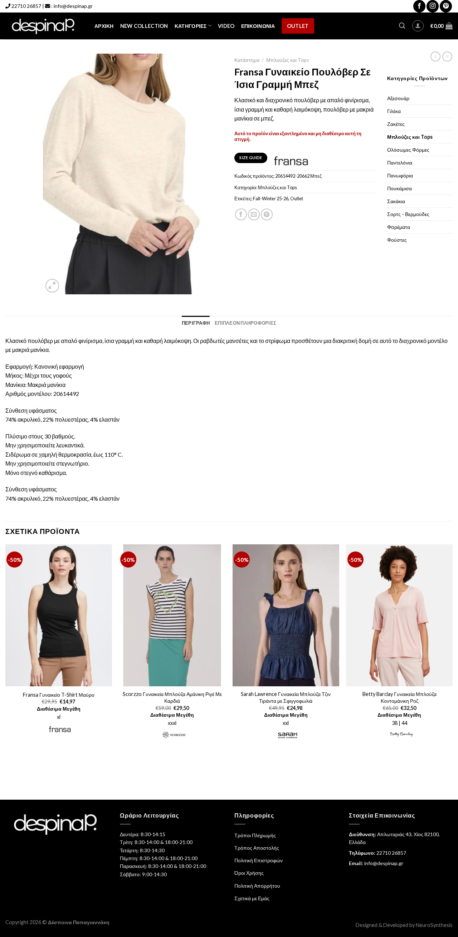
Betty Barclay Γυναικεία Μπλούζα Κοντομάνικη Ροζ (399, 697)
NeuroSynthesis (434, 925)
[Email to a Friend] (254, 214)
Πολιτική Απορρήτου (257, 886)
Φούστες (397, 240)
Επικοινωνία (258, 26)
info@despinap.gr (73, 6)
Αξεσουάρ (398, 98)
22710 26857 (26, 6)
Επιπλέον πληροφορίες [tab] (245, 323)
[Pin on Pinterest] (267, 214)
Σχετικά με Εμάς (251, 898)
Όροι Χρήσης (249, 873)
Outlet (298, 26)
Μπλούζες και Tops (287, 60)
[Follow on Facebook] (419, 6)
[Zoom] (52, 286)
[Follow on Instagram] (433, 6)
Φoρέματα (398, 227)
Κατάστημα (246, 60)
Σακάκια (396, 201)
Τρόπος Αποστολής (256, 848)
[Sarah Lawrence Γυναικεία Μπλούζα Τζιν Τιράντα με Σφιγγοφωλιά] (286, 615)
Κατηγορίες (191, 26)
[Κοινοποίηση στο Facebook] (241, 214)
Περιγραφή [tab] (196, 323)
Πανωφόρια (400, 175)
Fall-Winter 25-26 (270, 198)
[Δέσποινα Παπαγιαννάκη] (44, 26)
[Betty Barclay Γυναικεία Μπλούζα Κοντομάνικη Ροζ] (399, 615)
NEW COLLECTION (144, 26)
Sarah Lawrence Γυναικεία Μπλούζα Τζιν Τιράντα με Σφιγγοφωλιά (286, 697)
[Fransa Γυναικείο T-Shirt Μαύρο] (58, 615)
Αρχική (104, 26)
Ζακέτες (396, 124)
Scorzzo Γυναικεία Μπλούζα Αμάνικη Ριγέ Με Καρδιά (172, 697)
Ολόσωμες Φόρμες (408, 150)
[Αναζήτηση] (402, 26)
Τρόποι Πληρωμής (255, 835)
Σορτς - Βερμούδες (408, 214)
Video (226, 26)
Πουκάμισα (399, 188)
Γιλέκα (394, 111)
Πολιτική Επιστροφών (258, 860)
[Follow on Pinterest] (446, 6)
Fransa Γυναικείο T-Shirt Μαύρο (58, 695)
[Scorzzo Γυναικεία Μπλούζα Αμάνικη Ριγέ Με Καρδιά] (172, 615)
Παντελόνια (399, 163)
